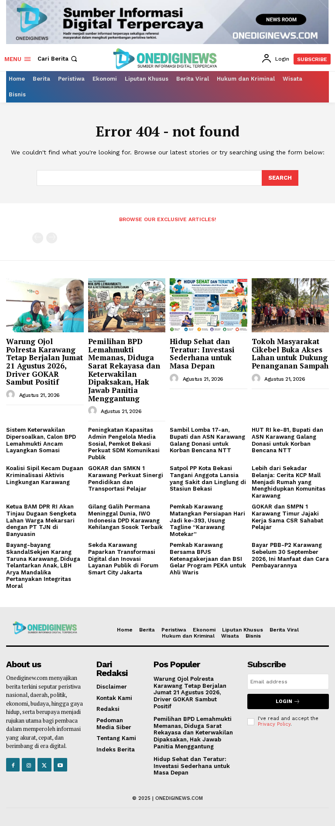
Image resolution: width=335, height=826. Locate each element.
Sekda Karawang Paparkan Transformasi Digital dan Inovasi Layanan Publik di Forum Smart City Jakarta (123, 558)
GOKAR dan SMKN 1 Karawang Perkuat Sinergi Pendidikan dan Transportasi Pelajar (125, 478)
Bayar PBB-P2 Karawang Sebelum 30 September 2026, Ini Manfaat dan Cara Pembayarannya (290, 555)
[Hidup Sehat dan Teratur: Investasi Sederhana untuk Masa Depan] (208, 305)
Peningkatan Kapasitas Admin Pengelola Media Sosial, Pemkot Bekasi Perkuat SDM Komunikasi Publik (124, 443)
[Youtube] (60, 764)
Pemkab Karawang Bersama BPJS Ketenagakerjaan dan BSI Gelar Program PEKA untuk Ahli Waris (208, 558)
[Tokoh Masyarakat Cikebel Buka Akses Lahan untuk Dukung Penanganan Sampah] (290, 305)
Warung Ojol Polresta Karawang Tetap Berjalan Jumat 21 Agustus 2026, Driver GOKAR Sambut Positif (44, 361)
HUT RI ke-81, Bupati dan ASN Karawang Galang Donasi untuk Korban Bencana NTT (287, 440)
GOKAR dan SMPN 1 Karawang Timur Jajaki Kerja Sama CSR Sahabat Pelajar (287, 516)
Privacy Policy (274, 724)
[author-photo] (11, 394)
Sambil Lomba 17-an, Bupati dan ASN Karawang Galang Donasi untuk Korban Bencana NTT (207, 440)
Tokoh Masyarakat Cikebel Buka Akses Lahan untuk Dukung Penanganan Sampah (290, 353)
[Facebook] (13, 764)
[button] (58, 58)
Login (284, 701)
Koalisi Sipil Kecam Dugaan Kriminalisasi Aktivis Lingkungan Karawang (44, 475)
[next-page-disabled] (51, 237)
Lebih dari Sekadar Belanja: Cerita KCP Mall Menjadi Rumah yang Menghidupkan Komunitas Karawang (288, 481)
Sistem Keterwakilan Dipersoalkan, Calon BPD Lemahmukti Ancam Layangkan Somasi (41, 440)
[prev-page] (37, 237)
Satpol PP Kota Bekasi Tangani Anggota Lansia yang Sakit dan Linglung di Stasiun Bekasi (208, 478)
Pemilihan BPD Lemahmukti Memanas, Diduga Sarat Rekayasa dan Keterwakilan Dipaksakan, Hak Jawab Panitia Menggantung (124, 369)
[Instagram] (28, 764)
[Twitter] (44, 764)
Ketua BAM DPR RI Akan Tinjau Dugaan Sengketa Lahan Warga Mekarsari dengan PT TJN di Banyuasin (41, 520)
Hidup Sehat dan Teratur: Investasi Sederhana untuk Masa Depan (202, 353)
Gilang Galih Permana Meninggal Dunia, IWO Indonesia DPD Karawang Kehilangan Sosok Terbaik (125, 516)
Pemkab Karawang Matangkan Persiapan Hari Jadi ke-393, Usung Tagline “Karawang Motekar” (207, 520)
